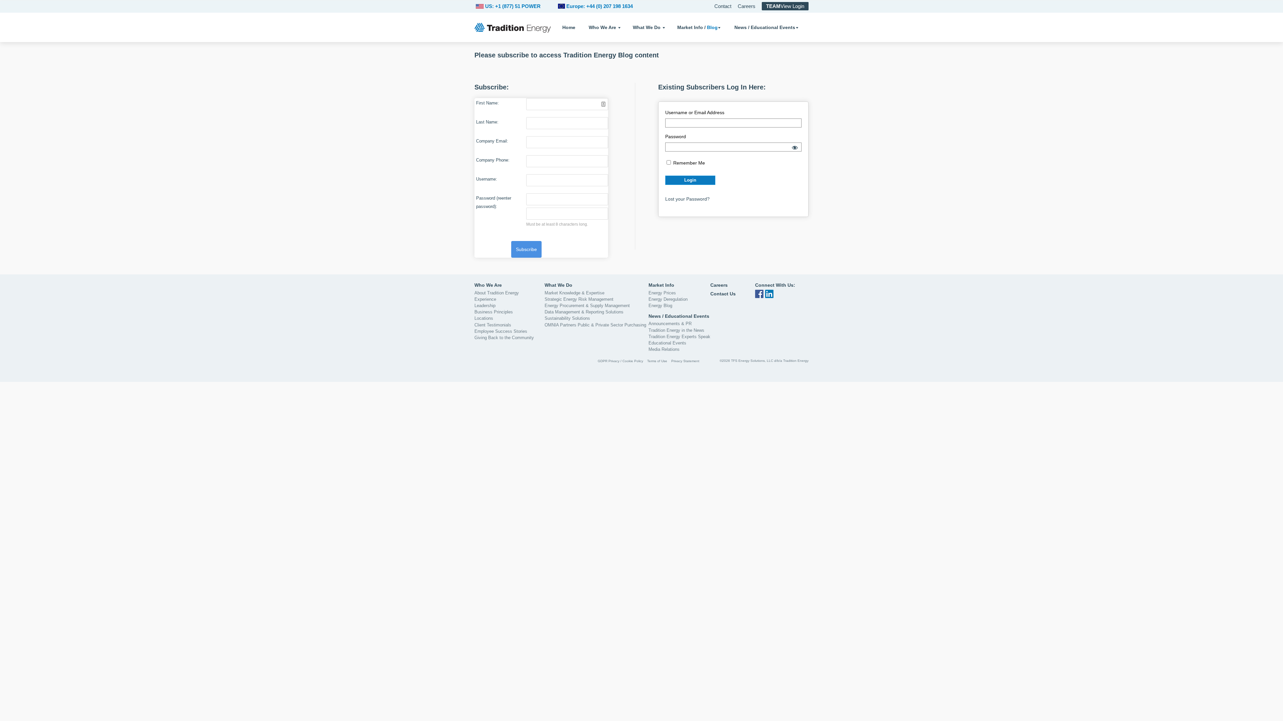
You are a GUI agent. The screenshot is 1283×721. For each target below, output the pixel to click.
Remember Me (688, 163)
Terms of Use (657, 361)
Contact (722, 6)
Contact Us (723, 293)
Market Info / (697, 27)
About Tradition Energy (496, 292)
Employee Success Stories (500, 331)
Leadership (484, 305)
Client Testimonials (492, 324)
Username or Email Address (694, 112)
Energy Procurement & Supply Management (587, 305)
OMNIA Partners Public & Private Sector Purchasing (595, 324)
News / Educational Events (764, 27)
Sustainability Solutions (567, 318)
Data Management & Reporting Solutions (584, 311)
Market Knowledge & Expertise (574, 292)
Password (675, 136)
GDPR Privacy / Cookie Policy (620, 361)
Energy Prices (662, 292)
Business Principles (493, 311)
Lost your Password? (687, 199)
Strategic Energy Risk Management (579, 299)
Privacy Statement (685, 361)
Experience (485, 299)
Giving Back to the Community (504, 337)
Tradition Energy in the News (676, 330)
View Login (785, 6)
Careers (746, 6)
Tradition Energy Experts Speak (679, 336)
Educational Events (667, 342)
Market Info (661, 285)
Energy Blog (660, 305)
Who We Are (602, 27)
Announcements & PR (670, 323)
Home (568, 27)
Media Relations (664, 349)
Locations (483, 318)
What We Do (647, 27)
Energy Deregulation (668, 299)
